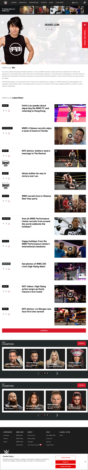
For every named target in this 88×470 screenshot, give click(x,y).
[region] (44, 462)
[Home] (5, 2)
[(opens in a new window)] (11, 164)
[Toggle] (51, 29)
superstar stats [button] (85, 37)
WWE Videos (19, 438)
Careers (5, 438)
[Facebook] (46, 29)
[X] (49, 29)
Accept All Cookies (65, 466)
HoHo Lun (5, 196)
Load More (44, 330)
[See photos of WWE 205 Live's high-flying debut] (70, 271)
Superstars (33, 2)
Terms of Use (31, 435)
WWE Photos (19, 441)
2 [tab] (45, 373)
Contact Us (49, 438)
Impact (5, 441)
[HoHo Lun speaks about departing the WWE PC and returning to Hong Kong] (70, 113)
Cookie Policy (50, 445)
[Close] (85, 462)
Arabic (61, 435)
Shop (51, 2)
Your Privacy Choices (33, 445)
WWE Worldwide (7, 128)
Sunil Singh (6, 218)
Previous (37, 372)
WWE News (19, 435)
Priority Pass (19, 445)
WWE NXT (5, 105)
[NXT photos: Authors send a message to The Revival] (70, 158)
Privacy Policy (31, 438)
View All (82, 343)
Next (56, 372)
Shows (14, 2)
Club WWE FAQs (50, 435)
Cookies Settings (65, 457)
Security (48, 441)
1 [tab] (42, 373)
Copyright (30, 441)
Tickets (44, 2)
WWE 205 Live (6, 263)
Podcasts (23, 2)
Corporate (6, 435)
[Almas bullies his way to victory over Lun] (70, 181)
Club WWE (59, 2)
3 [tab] (47, 373)
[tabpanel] (13, 359)
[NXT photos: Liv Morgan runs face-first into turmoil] (70, 316)
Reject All (65, 462)
